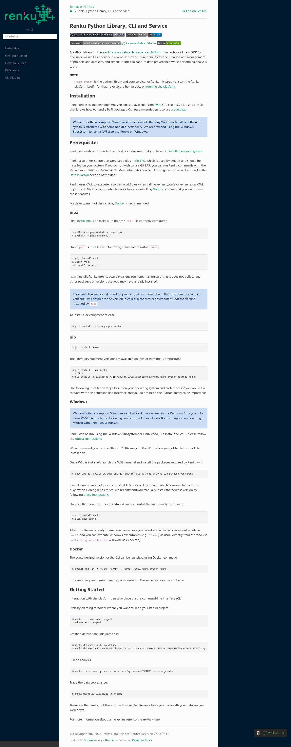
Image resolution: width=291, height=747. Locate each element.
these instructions (96, 494)
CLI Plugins (12, 77)
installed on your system (185, 151)
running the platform (160, 86)
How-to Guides (15, 63)
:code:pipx (178, 109)
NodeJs (158, 189)
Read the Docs (142, 740)
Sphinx (88, 740)
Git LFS (140, 160)
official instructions (88, 438)
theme (109, 740)
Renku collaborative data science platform (132, 52)
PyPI (157, 104)
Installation (13, 48)
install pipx (84, 220)
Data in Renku (79, 175)
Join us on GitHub (82, 6)
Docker (120, 203)
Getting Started (16, 55)
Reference (12, 70)
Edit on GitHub (195, 11)
